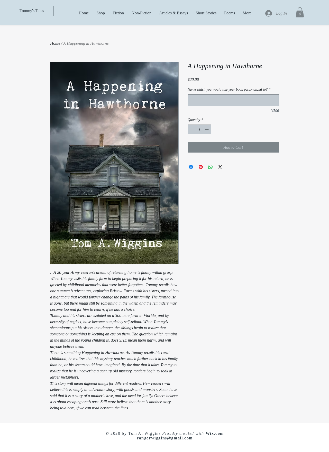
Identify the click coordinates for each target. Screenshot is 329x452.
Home (55, 43)
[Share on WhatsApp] (210, 167)
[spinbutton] (199, 129)
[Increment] (207, 129)
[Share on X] (220, 167)
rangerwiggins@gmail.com (165, 438)
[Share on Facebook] (191, 167)
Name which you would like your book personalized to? (229, 89)
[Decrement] (191, 129)
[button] (300, 12)
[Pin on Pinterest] (201, 167)
